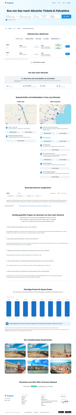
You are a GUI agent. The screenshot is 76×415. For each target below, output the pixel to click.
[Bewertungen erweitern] (68, 194)
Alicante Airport (47, 137)
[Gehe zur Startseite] (9, 3)
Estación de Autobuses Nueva (50, 127)
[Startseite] (6, 28)
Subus (19, 193)
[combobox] (10, 16)
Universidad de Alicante (49, 153)
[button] (17, 16)
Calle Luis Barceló (12, 127)
